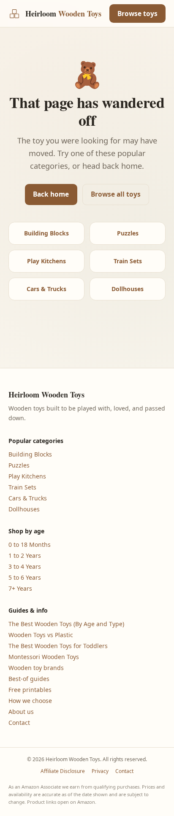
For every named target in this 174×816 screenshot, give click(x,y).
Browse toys (137, 13)
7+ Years (20, 588)
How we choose (30, 701)
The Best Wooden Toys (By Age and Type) (66, 624)
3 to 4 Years (24, 566)
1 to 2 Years (24, 555)
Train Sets (128, 261)
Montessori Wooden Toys (43, 657)
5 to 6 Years (24, 577)
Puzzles (128, 233)
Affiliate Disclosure (63, 771)
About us (21, 712)
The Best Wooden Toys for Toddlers (58, 646)
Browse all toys (116, 194)
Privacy (100, 771)
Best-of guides (28, 679)
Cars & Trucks (46, 289)
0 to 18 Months (29, 544)
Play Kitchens (46, 261)
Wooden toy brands (36, 668)
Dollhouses (127, 289)
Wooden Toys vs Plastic (40, 635)
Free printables (30, 690)
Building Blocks (46, 233)
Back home (51, 194)
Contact (19, 723)
